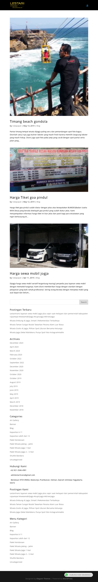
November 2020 (16, 370)
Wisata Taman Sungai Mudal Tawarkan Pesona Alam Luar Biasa (37, 324)
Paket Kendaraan (17, 440)
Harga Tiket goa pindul (29, 197)
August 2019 (15, 382)
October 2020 (15, 374)
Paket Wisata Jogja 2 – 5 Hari (22, 452)
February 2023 (16, 354)
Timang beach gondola (28, 121)
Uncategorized (16, 459)
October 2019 (15, 378)
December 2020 (16, 366)
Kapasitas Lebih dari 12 (20, 436)
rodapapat (16, 126)
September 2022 (17, 362)
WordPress (67, 578)
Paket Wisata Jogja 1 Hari (20, 448)
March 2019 (15, 402)
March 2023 (15, 351)
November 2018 (16, 410)
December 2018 (16, 406)
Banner (13, 424)
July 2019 (13, 386)
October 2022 (15, 358)
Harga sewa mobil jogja (29, 273)
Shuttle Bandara (17, 455)
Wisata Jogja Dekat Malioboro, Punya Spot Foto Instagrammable (37, 332)
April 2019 (14, 398)
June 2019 (14, 390)
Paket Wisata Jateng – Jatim (21, 444)
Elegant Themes (43, 578)
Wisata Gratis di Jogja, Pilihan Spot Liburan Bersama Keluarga (36, 328)
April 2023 (14, 347)
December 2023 (16, 343)
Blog (38, 126)
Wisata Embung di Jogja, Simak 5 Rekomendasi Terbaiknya (34, 320)
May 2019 (14, 394)
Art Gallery (14, 420)
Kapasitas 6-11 (16, 432)
